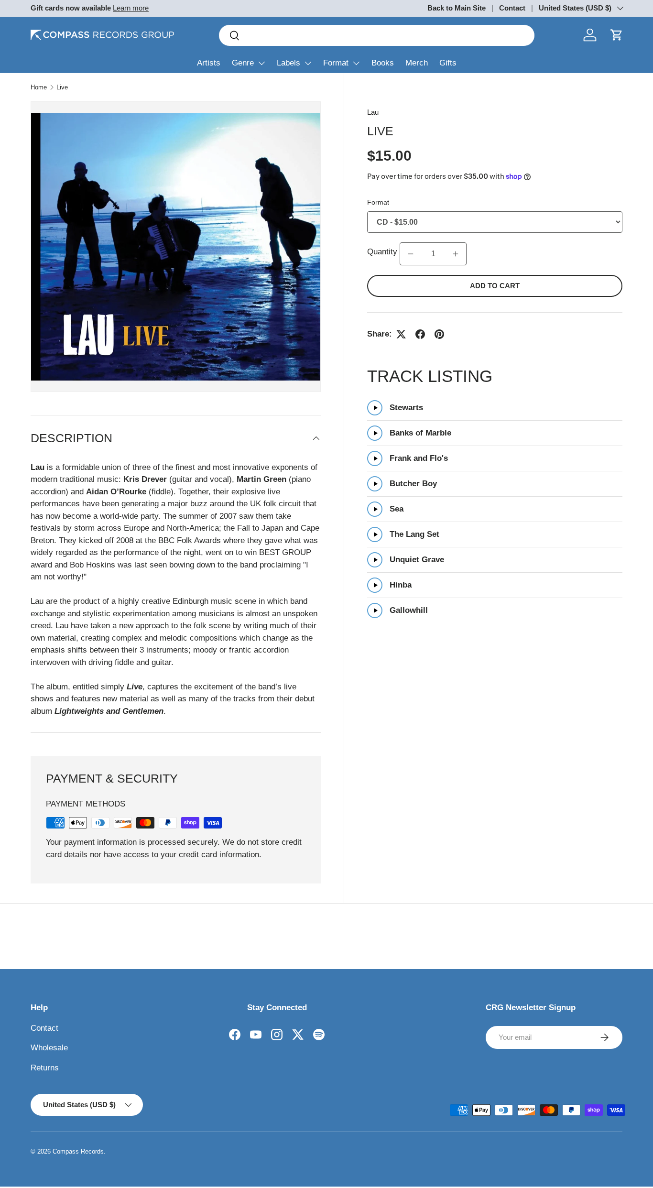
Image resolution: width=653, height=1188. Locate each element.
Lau (373, 112)
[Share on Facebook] (420, 334)
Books (382, 62)
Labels (288, 62)
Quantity (383, 252)
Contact (512, 8)
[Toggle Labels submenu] (308, 63)
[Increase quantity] (455, 254)
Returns (45, 1067)
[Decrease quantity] (410, 254)
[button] (616, 34)
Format (335, 62)
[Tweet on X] (401, 334)
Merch (416, 62)
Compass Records (78, 1151)
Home (39, 87)
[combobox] (376, 35)
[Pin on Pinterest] (439, 334)
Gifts (448, 62)
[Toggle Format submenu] (356, 63)
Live (62, 87)
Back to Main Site (456, 8)
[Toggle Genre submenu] (261, 63)
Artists (208, 62)
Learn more (131, 8)
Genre (243, 62)
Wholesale (49, 1047)
